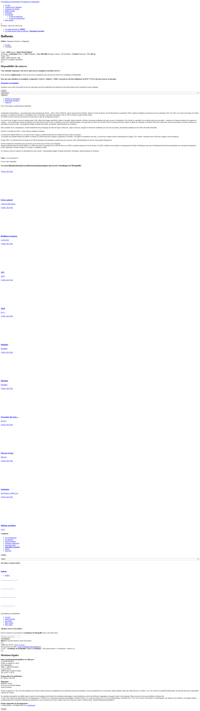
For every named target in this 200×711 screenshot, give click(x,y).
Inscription (8, 621)
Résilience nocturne (9, 236)
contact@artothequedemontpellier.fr (29, 647)
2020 (3, 308)
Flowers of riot (7, 453)
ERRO (7, 575)
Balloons (4, 571)
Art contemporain (11, 538)
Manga (7, 549)
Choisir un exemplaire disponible (11, 59)
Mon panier (9, 625)
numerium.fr (31, 705)
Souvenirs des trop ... (10, 417)
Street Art (8, 551)
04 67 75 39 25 (20, 645)
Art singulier (9, 539)
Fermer (4, 91)
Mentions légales (80, 648)
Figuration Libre (10, 545)
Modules (4, 345)
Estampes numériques (12, 543)
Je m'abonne (5, 639)
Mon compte (9, 623)
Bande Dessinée (10, 541)
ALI (2, 272)
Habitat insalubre (8, 525)
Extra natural (7, 200)
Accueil (7, 45)
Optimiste (5, 489)
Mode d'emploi (10, 619)
